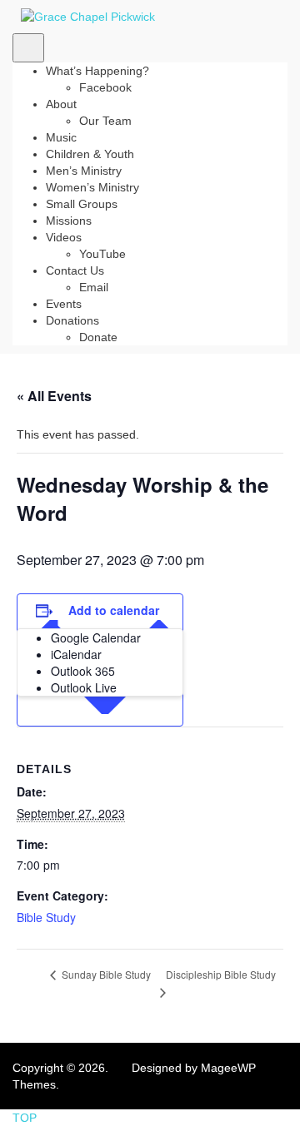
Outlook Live (84, 687)
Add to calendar (113, 610)
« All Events (54, 395)
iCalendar (76, 654)
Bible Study (46, 917)
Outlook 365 (83, 670)
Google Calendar (96, 637)
